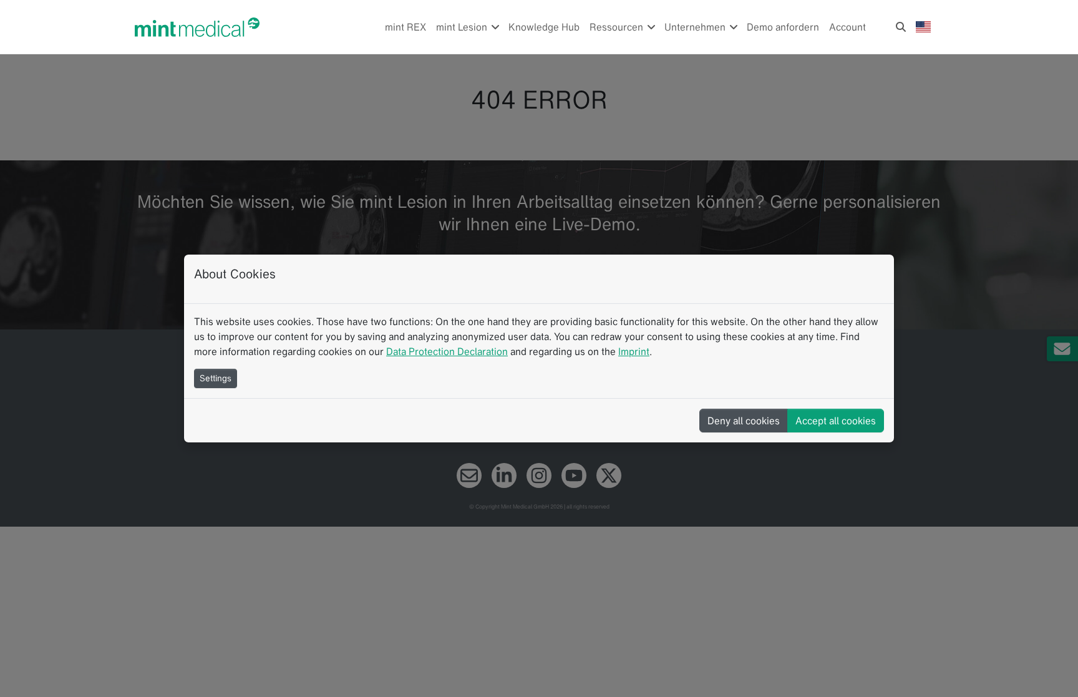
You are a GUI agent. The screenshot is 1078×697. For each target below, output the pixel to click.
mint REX (405, 27)
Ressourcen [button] (618, 27)
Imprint (633, 351)
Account (847, 27)
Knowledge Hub (544, 27)
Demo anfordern (783, 27)
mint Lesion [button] (463, 27)
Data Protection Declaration (447, 351)
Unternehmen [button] (696, 27)
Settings (215, 378)
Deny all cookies (743, 420)
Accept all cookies (835, 420)
